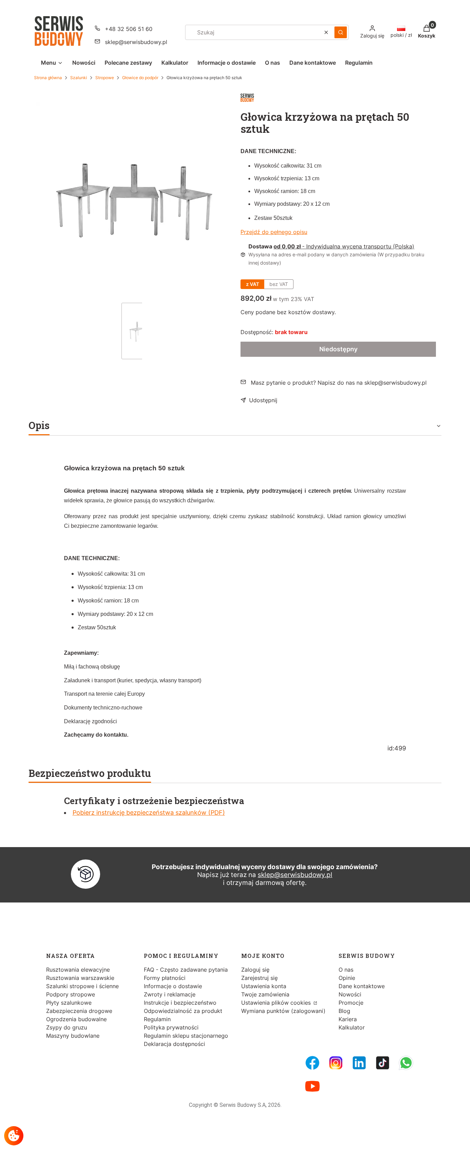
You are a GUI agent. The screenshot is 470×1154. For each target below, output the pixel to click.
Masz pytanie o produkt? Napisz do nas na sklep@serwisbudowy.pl (339, 382)
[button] (340, 32)
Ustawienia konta (263, 986)
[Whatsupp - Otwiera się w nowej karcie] (406, 1062)
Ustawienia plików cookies (276, 1002)
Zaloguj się (255, 969)
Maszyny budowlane (72, 1035)
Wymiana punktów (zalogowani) (283, 1010)
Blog (344, 1010)
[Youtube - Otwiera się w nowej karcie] (312, 1086)
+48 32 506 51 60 (128, 28)
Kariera (348, 1019)
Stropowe (104, 77)
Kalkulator (352, 1027)
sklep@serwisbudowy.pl (136, 42)
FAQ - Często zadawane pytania (186, 969)
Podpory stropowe (70, 994)
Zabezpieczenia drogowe (79, 1010)
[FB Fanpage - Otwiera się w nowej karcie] (312, 1062)
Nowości (350, 994)
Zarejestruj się (259, 977)
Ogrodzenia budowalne (76, 1019)
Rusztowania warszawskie (80, 977)
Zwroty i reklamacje (169, 994)
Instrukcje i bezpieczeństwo (180, 1002)
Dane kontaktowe (362, 986)
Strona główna (48, 77)
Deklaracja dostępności (174, 1043)
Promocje (351, 1002)
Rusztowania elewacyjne (78, 969)
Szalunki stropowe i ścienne (82, 986)
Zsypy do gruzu (66, 1027)
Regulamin (157, 1019)
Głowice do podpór (140, 77)
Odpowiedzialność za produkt (183, 1010)
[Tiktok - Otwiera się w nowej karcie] (382, 1062)
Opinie (347, 977)
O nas (346, 969)
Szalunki (78, 77)
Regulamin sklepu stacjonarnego (186, 1035)
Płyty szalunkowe (69, 1002)
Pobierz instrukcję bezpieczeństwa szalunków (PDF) (149, 812)
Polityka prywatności (171, 1027)
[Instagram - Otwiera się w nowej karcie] (335, 1062)
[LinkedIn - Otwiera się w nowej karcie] (359, 1062)
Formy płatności (164, 977)
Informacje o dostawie (173, 986)
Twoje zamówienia (265, 994)
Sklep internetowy (233, 1143)
